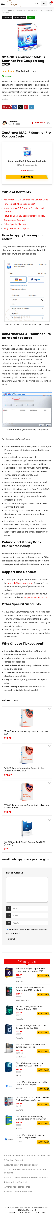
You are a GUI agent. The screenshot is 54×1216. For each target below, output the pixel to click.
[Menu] (3, 3)
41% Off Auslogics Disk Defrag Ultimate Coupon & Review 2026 (31, 1117)
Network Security (19, 18)
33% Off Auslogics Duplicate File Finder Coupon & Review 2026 (30, 970)
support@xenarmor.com (35, 597)
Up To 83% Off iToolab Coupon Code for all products (30, 1136)
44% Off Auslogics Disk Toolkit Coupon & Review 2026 (29, 1007)
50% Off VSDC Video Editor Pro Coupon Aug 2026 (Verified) (30, 988)
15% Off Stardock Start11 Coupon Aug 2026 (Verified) (24, 843)
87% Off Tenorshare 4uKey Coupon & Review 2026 (26, 732)
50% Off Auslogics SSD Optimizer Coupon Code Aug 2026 (31, 1026)
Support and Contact (14, 220)
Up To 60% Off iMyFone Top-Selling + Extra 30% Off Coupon (33, 1083)
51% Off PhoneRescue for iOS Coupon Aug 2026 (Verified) (29, 1064)
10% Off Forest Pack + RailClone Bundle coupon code (30, 1045)
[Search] (37, 3)
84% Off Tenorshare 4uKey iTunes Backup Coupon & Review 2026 (24, 769)
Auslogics (19, 981)
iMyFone (19, 1088)
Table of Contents (15, 1160)
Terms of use (40, 1212)
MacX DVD (19, 1110)
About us (12, 1212)
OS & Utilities (7, 18)
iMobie (18, 1076)
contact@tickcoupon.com (20, 583)
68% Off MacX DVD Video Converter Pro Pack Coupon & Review (32, 1098)
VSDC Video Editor (22, 1000)
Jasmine (12, 121)
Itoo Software (21, 1057)
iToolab (18, 1141)
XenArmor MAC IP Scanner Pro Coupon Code (26, 199)
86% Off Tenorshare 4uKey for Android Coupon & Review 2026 (27, 806)
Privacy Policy (25, 1212)
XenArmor (11, 10)
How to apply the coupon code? (19, 203)
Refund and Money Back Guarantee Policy (24, 215)
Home (4, 10)
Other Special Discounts (16, 224)
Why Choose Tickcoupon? (16, 228)
